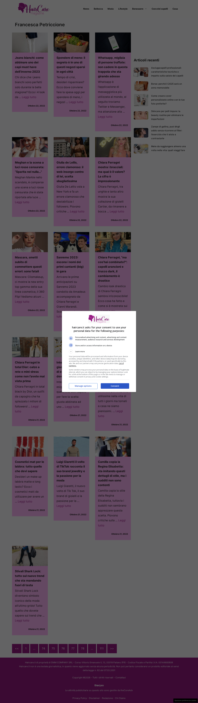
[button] (99, 352)
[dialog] (99, 351)
